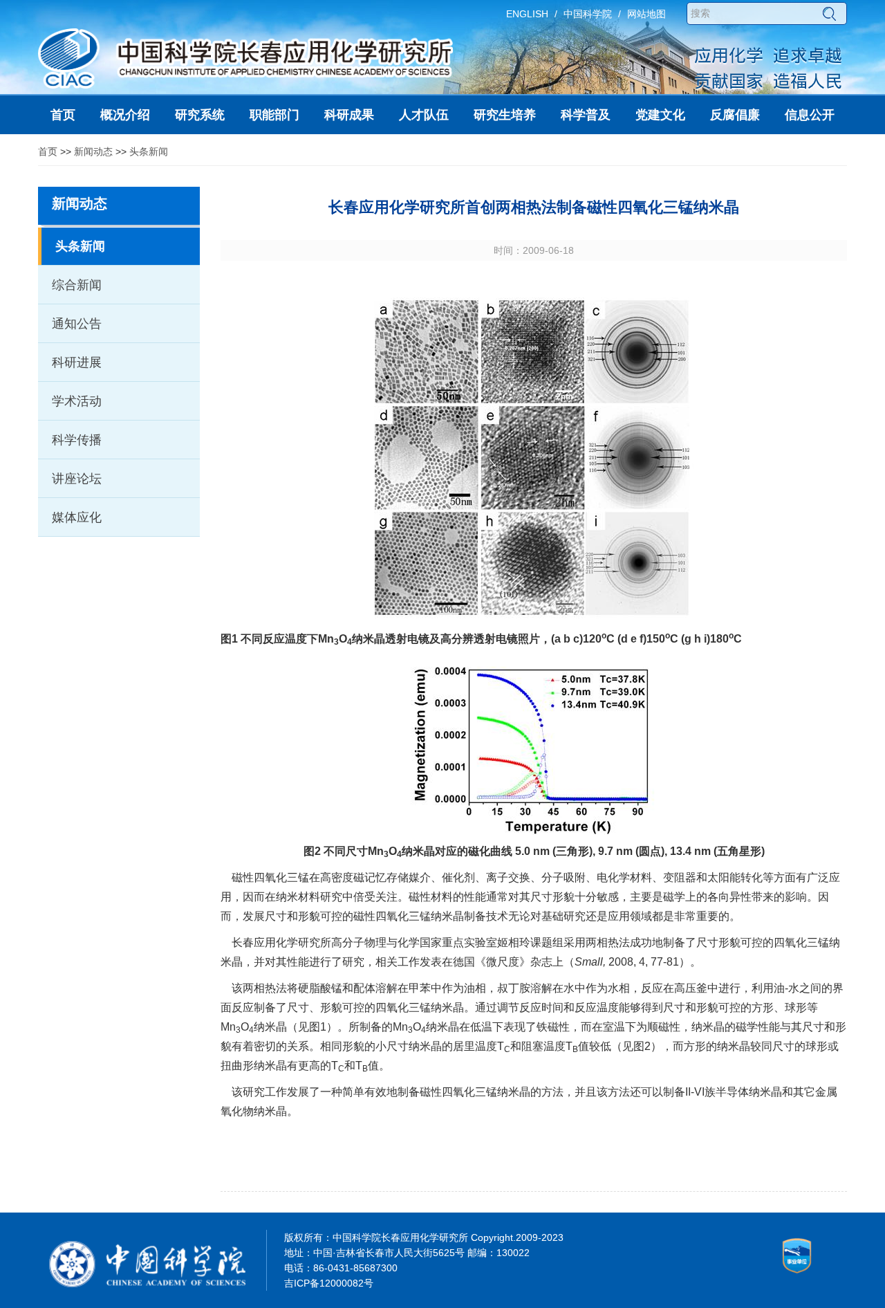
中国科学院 (587, 13)
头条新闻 (148, 151)
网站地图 (646, 13)
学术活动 (77, 401)
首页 (47, 151)
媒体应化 (77, 517)
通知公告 (77, 324)
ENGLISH (527, 13)
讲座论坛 (77, 479)
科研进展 (77, 362)
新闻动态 (93, 151)
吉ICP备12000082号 (328, 1283)
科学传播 (77, 440)
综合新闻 (77, 285)
